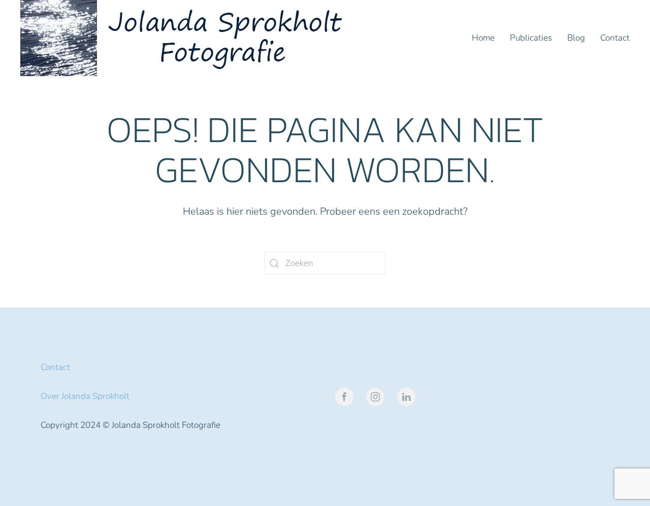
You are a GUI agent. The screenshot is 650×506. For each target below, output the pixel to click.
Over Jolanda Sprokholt (85, 396)
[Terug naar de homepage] (185, 38)
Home (483, 38)
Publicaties (531, 38)
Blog (576, 38)
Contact (615, 38)
